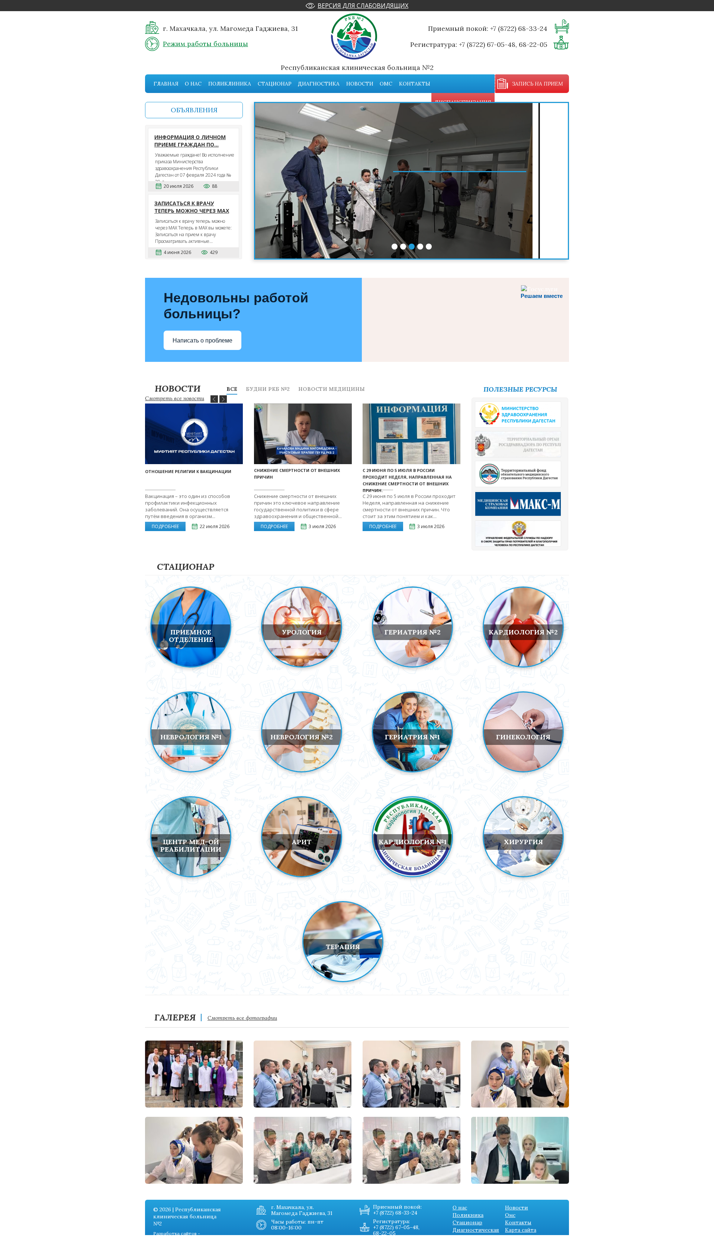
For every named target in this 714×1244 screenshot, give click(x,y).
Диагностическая (476, 1230)
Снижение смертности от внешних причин (297, 473)
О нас (193, 83)
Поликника (468, 1215)
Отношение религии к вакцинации (188, 471)
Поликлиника (229, 83)
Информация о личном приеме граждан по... (190, 141)
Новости (359, 83)
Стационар (275, 83)
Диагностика (319, 83)
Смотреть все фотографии (242, 1018)
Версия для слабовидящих (363, 5)
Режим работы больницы (205, 43)
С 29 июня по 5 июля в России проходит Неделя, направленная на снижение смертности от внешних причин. (407, 480)
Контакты (414, 83)
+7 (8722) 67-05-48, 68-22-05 (503, 44)
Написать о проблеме (202, 340)
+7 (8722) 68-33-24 (518, 28)
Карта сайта (520, 1230)
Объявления (194, 110)
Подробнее (165, 526)
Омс (386, 83)
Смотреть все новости (174, 398)
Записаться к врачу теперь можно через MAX (191, 207)
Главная (166, 83)
